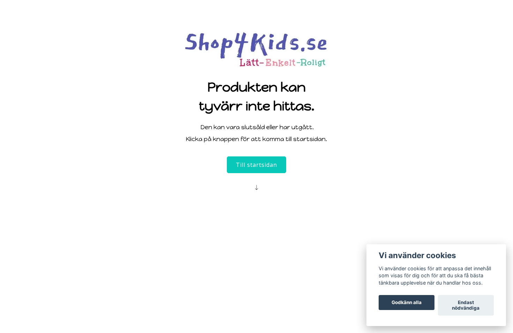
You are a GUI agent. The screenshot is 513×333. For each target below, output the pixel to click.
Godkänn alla (407, 302)
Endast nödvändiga (465, 305)
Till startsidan (256, 165)
